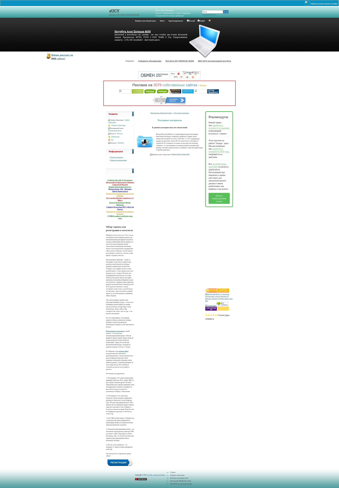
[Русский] (191, 20)
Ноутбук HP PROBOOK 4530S (179, 61)
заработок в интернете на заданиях (219, 126)
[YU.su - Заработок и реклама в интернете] (223, 310)
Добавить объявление (149, 61)
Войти (162, 21)
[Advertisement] (215, 246)
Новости (120, 133)
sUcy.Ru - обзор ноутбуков (156, 475)
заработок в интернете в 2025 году (219, 150)
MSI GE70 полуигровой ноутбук (214, 61)
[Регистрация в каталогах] (120, 466)
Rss (112, 139)
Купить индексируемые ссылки (219, 198)
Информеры (115, 136)
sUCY (114, 10)
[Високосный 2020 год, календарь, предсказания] (219, 301)
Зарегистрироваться (175, 21)
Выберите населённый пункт (145, 21)
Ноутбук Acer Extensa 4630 (133, 31)
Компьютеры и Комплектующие (161, 113)
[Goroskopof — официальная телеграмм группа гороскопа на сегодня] (211, 310)
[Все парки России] (222, 305)
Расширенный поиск (209, 14)
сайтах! (62, 56)
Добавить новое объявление (180, 154)
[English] (201, 20)
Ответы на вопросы (116, 157)
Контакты (121, 142)
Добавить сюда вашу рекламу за (323, 3)
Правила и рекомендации (118, 160)
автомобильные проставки (218, 165)
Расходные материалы (181, 113)
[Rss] (210, 20)
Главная (129, 61)
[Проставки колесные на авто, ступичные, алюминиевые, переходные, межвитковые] (223, 292)
